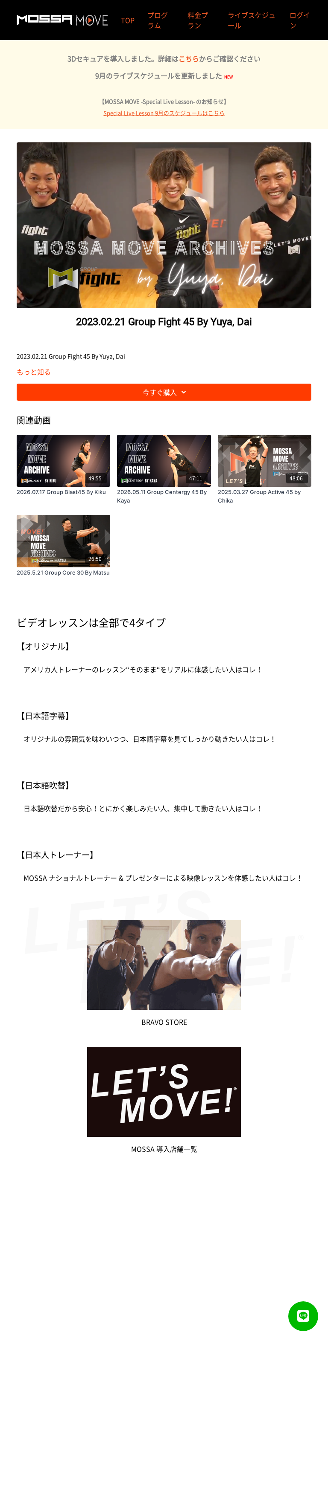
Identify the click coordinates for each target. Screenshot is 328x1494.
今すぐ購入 (160, 392)
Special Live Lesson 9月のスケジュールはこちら (164, 113)
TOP (128, 20)
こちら (189, 58)
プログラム (157, 20)
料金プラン (197, 20)
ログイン (300, 20)
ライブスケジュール (251, 20)
